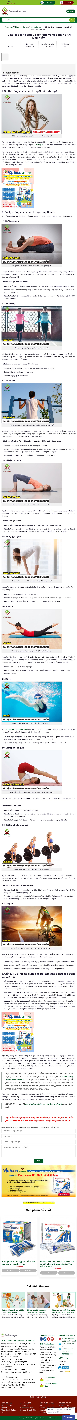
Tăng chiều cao (35, 27)
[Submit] (72, 20)
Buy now (28, 1270)
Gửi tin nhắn (57, 1411)
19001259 (28, 1120)
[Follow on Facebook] (41, 1339)
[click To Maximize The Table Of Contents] (5, 57)
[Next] (72, 1307)
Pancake (59, 1416)
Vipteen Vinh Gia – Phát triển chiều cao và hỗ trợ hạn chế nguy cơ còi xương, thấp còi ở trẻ (57, 1263)
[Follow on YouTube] (52, 1339)
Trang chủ (9, 27)
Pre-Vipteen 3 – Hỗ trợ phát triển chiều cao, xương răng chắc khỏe (18, 1262)
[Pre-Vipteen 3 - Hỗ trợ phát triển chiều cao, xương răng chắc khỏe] (19, 1238)
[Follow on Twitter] (45, 1339)
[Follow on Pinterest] (48, 1339)
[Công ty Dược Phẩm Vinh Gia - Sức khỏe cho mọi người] (14, 11)
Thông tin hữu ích (21, 27)
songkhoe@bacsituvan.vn (58, 1120)
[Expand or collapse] (4, 66)
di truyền (40, 145)
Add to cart (10, 1270)
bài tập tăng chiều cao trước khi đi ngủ (43, 1104)
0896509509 (16, 1120)
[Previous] (3, 1307)
